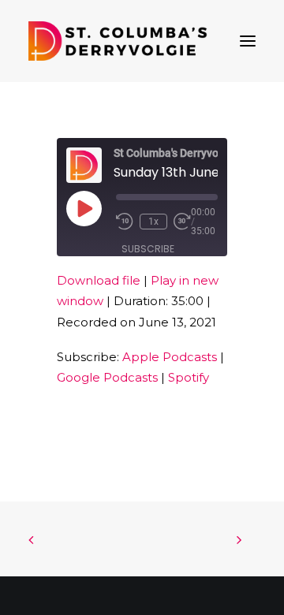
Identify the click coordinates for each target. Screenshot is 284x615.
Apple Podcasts (169, 356)
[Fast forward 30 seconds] (182, 221)
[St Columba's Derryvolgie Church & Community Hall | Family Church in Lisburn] (117, 41)
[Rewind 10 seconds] (124, 221)
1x (153, 221)
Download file (98, 280)
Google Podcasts (107, 377)
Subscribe (147, 248)
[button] (247, 41)
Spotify (188, 377)
